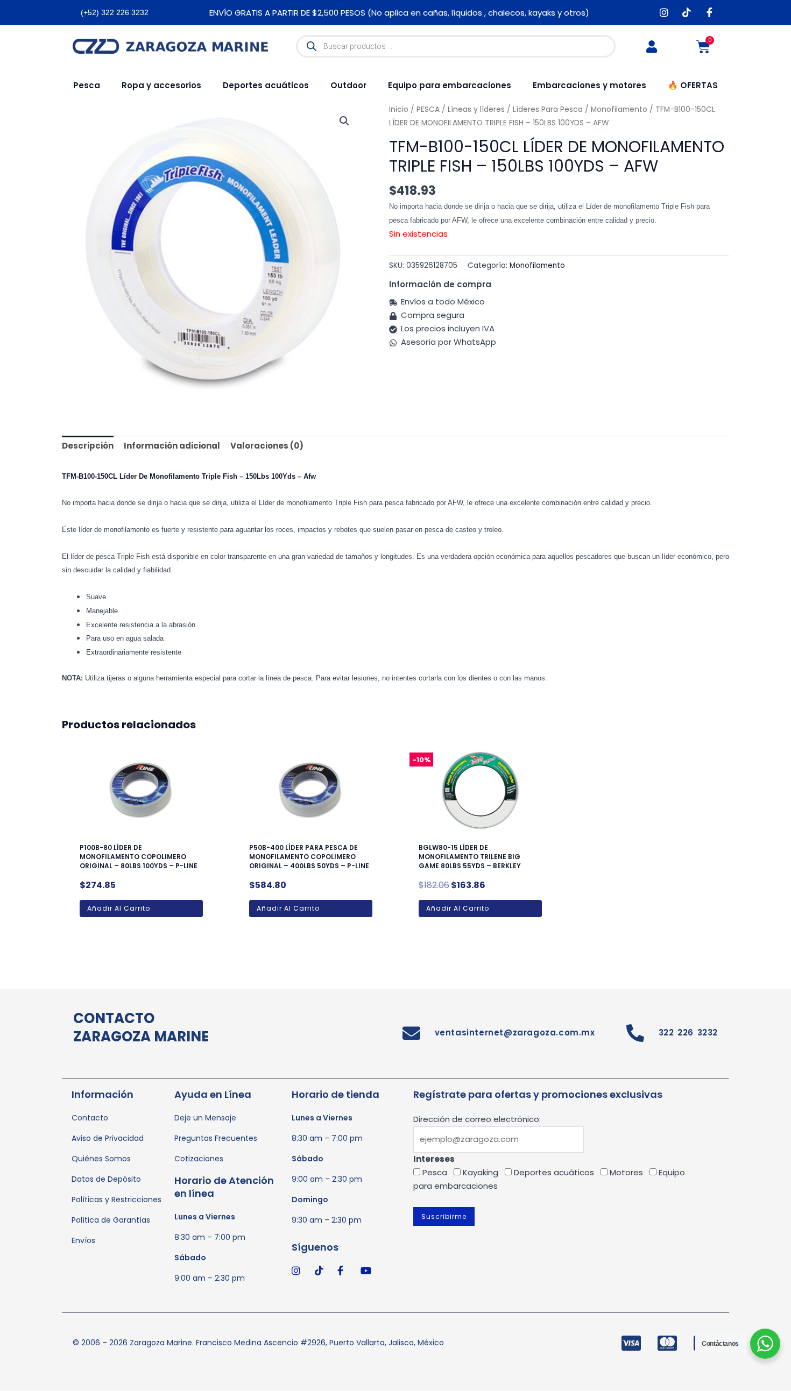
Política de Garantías (111, 1220)
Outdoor (348, 85)
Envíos (83, 1240)
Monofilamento (537, 265)
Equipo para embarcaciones (449, 85)
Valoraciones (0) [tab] (266, 445)
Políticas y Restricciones (116, 1199)
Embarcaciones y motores (589, 85)
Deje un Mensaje (205, 1117)
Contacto (90, 1117)
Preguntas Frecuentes (215, 1138)
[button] (344, 121)
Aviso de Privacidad (108, 1138)
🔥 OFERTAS (693, 85)
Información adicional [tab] (172, 445)
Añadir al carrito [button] (118, 908)
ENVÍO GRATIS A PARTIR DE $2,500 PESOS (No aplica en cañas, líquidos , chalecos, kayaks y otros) (399, 12)
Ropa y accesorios (161, 85)
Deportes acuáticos (266, 85)
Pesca (86, 85)
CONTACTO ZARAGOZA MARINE (141, 1027)
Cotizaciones (198, 1158)
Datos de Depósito (106, 1179)
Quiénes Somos (101, 1158)
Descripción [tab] (88, 445)
